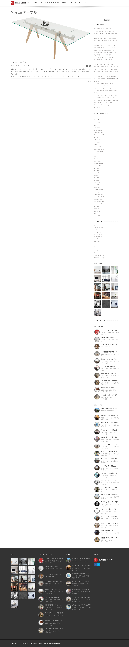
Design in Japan (99, 232)
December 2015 (99, 194)
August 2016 (98, 175)
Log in (96, 250)
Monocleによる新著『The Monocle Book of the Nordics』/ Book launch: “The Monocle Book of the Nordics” (105, 40)
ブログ (85, 2)
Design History (99, 227)
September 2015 (99, 201)
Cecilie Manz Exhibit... (108, 337)
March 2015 (97, 216)
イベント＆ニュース (75, 2)
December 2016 (99, 173)
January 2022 (98, 130)
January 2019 (98, 166)
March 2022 (97, 128)
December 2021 (99, 132)
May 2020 (97, 156)
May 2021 (97, 139)
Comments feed (99, 255)
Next (89, 82)
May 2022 (97, 123)
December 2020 (99, 149)
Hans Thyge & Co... (107, 530)
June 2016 (97, 180)
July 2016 (97, 178)
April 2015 (97, 213)
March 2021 (97, 144)
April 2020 (97, 159)
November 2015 (99, 197)
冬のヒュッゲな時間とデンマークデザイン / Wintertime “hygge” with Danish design (106, 90)
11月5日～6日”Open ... (108, 366)
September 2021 (99, 135)
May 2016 (97, 182)
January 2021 (98, 147)
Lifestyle (96, 230)
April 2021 (97, 142)
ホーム (35, 2)
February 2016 (98, 189)
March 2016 (97, 187)
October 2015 (98, 199)
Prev (12, 82)
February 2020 (98, 163)
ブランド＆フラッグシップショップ (49, 2)
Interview (97, 241)
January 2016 (98, 192)
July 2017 (97, 170)
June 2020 (97, 154)
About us (97, 239)
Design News (98, 234)
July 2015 (97, 206)
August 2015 (98, 204)
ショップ (65, 2)
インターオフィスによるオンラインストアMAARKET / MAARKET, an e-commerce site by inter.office (106, 62)
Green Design (98, 236)
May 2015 (97, 211)
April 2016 (97, 185)
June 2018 (97, 168)
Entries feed (98, 253)
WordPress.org (99, 258)
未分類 (96, 225)
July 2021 (97, 137)
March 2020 (97, 161)
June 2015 (97, 209)
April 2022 (97, 125)
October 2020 (98, 151)
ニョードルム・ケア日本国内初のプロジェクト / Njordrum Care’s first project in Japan (106, 78)
